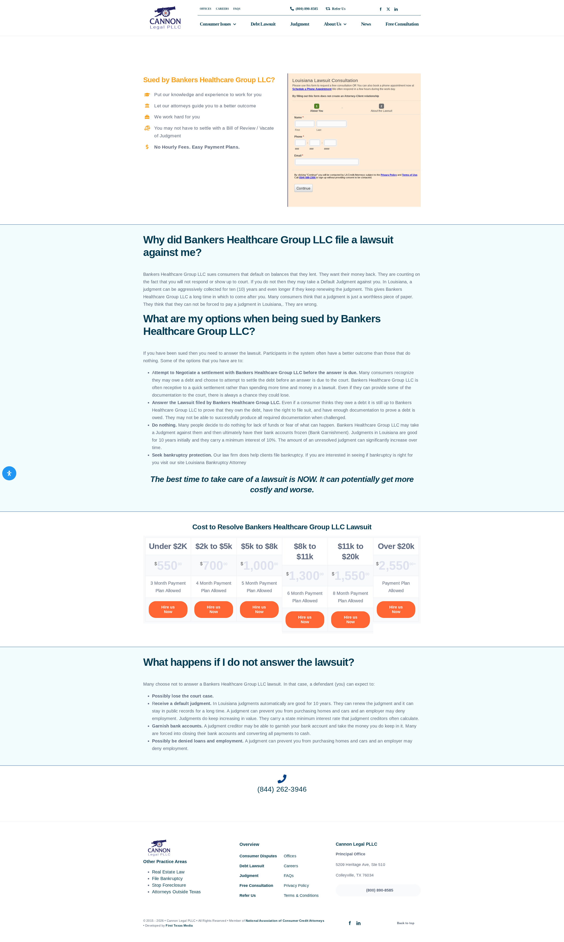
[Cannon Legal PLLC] (166, 8)
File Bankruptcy (167, 878)
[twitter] (388, 9)
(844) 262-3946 (282, 789)
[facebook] (380, 9)
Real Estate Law (168, 871)
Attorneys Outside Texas (176, 891)
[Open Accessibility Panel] (9, 473)
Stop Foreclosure (169, 885)
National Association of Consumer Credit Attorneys (285, 920)
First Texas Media (179, 925)
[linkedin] (396, 9)
